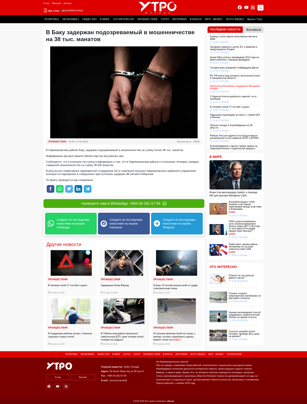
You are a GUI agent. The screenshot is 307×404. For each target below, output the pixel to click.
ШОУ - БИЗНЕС (214, 19)
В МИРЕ (105, 19)
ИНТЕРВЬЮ (179, 19)
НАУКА (127, 354)
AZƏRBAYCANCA (74, 10)
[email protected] (118, 380)
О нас (46, 3)
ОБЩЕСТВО (89, 19)
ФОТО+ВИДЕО (235, 19)
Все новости (253, 29)
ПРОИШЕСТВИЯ (147, 19)
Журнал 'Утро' (255, 19)
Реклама (56, 3)
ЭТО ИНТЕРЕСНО (123, 19)
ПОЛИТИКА (51, 19)
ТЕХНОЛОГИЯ (234, 354)
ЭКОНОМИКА (70, 19)
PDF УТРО (53, 11)
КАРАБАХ (196, 19)
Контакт (68, 3)
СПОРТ (165, 19)
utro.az (170, 401)
